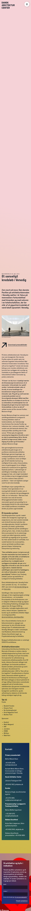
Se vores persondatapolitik (21, 897)
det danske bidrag (20, 587)
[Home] (9, 5)
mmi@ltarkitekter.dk (11, 816)
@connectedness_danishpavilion (13, 617)
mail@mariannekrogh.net (13, 800)
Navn (4, 884)
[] (11, 273)
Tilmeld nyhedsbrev (22, 901)
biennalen (7, 589)
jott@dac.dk (19, 784)
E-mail (8, 891)
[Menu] (26, 4)
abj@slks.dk (20, 829)
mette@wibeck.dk (11, 765)
